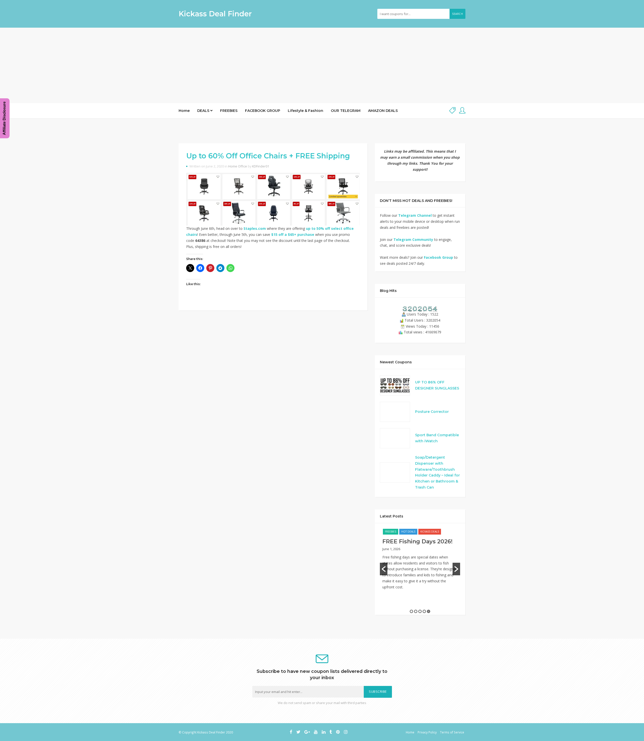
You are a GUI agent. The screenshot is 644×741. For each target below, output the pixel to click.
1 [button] (411, 611)
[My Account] (462, 110)
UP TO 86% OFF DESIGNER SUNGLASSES (437, 385)
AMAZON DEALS (383, 110)
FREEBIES (228, 110)
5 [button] (428, 611)
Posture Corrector (432, 411)
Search (457, 14)
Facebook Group (438, 257)
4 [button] (424, 611)
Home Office (237, 166)
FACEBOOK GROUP (262, 110)
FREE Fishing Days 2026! (417, 541)
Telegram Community (413, 239)
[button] (383, 569)
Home (184, 110)
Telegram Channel (415, 215)
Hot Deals (408, 531)
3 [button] (420, 611)
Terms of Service (452, 732)
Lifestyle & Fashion (305, 110)
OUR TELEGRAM (345, 110)
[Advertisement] (322, 65)
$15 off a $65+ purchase (292, 234)
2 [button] (415, 611)
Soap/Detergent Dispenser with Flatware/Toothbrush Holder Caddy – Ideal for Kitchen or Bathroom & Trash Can (437, 472)
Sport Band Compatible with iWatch (437, 438)
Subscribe (378, 691)
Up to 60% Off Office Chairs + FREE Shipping (268, 155)
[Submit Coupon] (452, 110)
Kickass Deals (429, 531)
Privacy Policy (427, 732)
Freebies (390, 531)
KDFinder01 (260, 166)
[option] (420, 561)
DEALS (203, 110)
